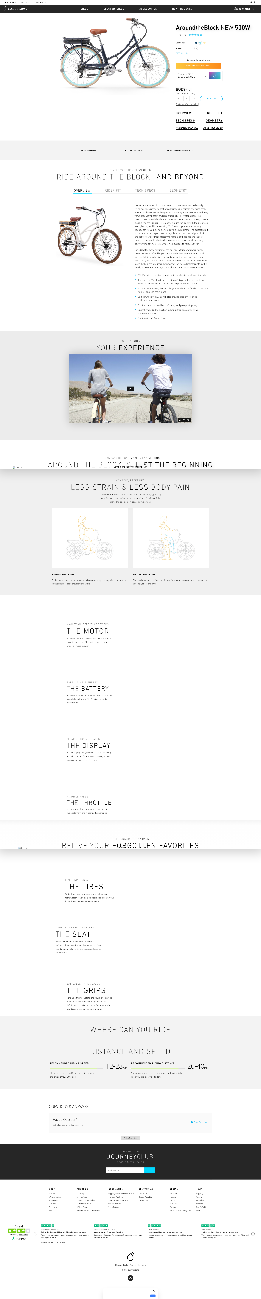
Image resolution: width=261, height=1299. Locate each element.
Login (253, 2)
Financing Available (115, 1197)
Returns (199, 1197)
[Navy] (196, 43)
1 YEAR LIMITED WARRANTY (179, 150)
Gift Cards (52, 1204)
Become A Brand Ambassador (88, 1211)
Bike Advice (11, 2)
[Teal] (200, 43)
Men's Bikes (53, 1200)
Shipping (199, 1194)
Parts (51, 1211)
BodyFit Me (211, 99)
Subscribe (149, 1170)
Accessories (53, 1207)
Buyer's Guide (201, 1207)
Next (168, 70)
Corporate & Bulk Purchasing (119, 1200)
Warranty (199, 1204)
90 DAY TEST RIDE (134, 150)
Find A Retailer (113, 1207)
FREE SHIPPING (88, 150)
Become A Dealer (114, 1204)
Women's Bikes (55, 1197)
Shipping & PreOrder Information (121, 1194)
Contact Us (40, 2)
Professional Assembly (86, 1200)
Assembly (200, 1200)
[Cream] (204, 43)
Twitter (172, 1200)
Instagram (174, 1197)
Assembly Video (213, 128)
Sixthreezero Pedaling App (180, 1211)
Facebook (173, 1194)
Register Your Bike (146, 1197)
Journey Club (82, 1197)
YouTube (173, 1204)
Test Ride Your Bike (84, 1204)
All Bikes (52, 1194)
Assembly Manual (187, 128)
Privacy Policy (144, 1200)
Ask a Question (200, 1122)
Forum (198, 1211)
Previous (62, 70)
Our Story (80, 1194)
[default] (153, 1296)
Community (174, 1207)
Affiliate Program (83, 1207)
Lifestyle (26, 2)
